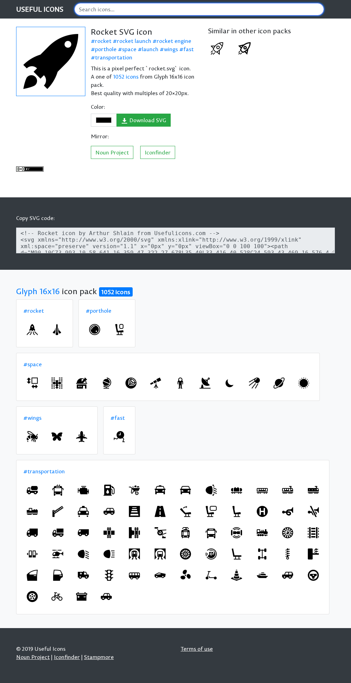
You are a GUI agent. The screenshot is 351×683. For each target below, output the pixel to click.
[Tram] (185, 533)
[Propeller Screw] (185, 575)
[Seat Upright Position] (185, 511)
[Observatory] (81, 383)
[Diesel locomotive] (32, 511)
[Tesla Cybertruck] (160, 575)
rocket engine (174, 40)
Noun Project (112, 152)
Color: (98, 106)
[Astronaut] (180, 383)
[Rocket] (217, 48)
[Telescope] (155, 383)
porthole (106, 49)
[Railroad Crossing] (109, 533)
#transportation (44, 471)
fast (188, 49)
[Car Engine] (83, 490)
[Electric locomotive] (313, 490)
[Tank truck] (32, 490)
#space (32, 364)
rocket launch (134, 40)
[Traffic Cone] (236, 575)
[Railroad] (313, 533)
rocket (103, 40)
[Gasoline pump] (109, 490)
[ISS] (57, 383)
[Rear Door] (58, 575)
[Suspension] (287, 554)
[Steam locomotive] (262, 533)
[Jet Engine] (287, 533)
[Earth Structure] (131, 383)
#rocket (33, 310)
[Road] (160, 511)
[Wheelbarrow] (134, 490)
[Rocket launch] (32, 329)
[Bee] (32, 436)
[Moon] (229, 383)
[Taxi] (160, 490)
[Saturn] (279, 383)
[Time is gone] (119, 436)
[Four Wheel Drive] (262, 554)
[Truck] (32, 533)
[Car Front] (185, 490)
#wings (32, 417)
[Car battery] (81, 596)
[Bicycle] (57, 596)
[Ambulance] (83, 575)
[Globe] (106, 383)
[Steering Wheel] (313, 575)
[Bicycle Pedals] (160, 533)
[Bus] (211, 533)
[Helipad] (262, 511)
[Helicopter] (58, 554)
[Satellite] (254, 383)
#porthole (98, 310)
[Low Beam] (83, 554)
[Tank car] (236, 490)
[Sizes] (32, 383)
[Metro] (134, 554)
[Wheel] (32, 596)
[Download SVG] (50, 61)
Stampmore (99, 656)
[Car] (109, 511)
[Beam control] (211, 490)
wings (171, 49)
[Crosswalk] (134, 511)
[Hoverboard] (236, 533)
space (129, 49)
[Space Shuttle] (57, 329)
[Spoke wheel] (185, 554)
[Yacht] (262, 575)
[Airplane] (81, 436)
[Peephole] (94, 329)
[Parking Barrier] (58, 511)
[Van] (83, 533)
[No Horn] (313, 511)
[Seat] (236, 511)
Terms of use (197, 648)
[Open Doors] (32, 554)
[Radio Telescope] (205, 383)
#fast (117, 417)
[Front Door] (32, 575)
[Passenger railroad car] (262, 490)
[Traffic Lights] (109, 575)
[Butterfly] (57, 436)
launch (150, 49)
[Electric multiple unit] (287, 490)
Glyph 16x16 (38, 291)
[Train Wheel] (211, 554)
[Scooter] (211, 575)
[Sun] (303, 383)
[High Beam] (109, 554)
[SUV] (287, 575)
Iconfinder (158, 152)
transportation (113, 57)
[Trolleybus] (58, 490)
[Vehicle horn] (287, 511)
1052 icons (125, 76)
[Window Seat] (119, 329)
